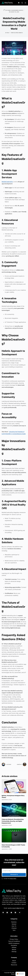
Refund (14, 949)
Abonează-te (14, 874)
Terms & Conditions (14, 941)
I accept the (10, 878)
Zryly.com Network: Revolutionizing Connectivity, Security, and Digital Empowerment (12, 821)
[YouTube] (15, 912)
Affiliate (14, 947)
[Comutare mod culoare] (19, 3)
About (14, 960)
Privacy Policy (13, 878)
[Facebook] (3, 912)
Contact (14, 962)
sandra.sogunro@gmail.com (16, 908)
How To (14, 926)
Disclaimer (14, 945)
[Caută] (22, 2)
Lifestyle (14, 928)
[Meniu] (25, 3)
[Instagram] (11, 912)
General (14, 924)
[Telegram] (19, 912)
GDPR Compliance (14, 943)
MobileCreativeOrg (7, 181)
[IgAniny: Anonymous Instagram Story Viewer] (14, 786)
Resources (14, 965)
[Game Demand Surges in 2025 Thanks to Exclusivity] (14, 835)
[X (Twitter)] (7, 912)
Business (13, 922)
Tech (8, 32)
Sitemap (14, 951)
